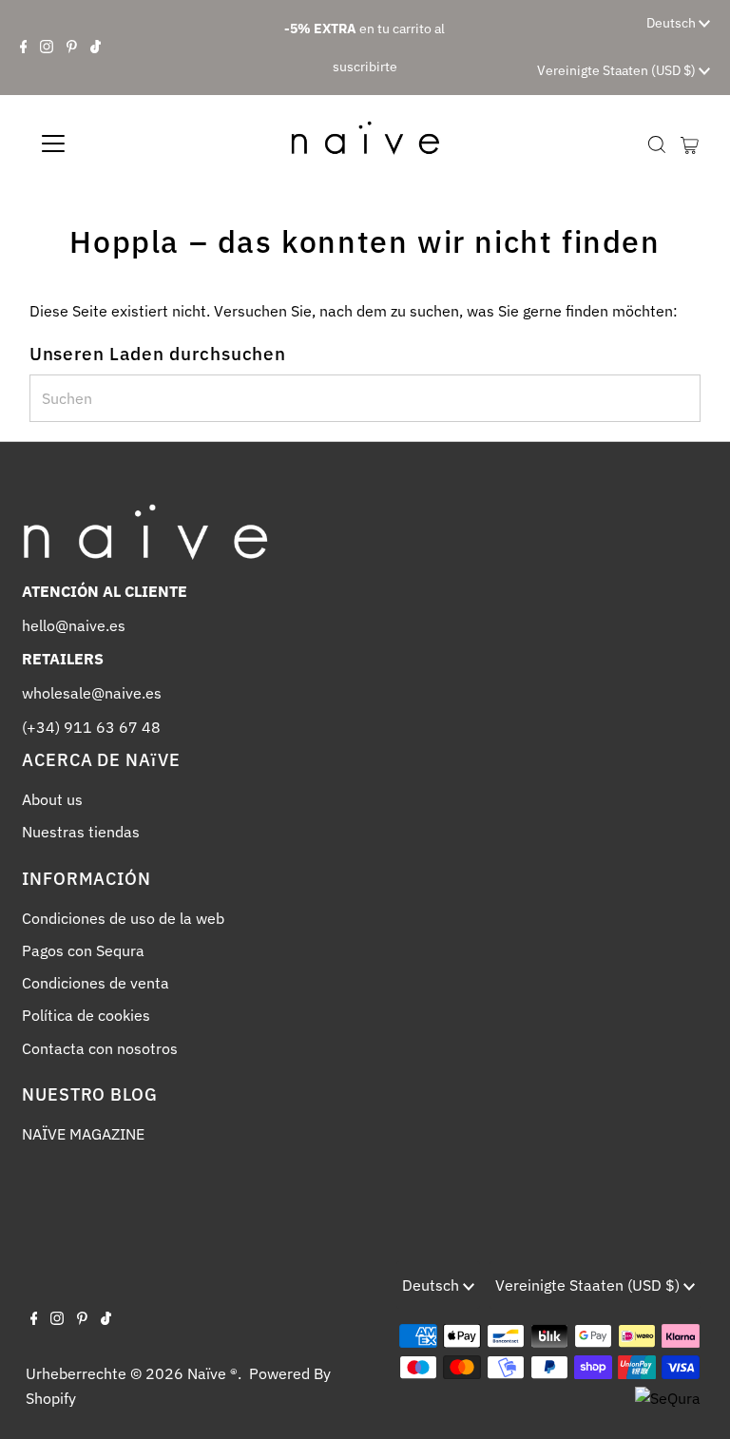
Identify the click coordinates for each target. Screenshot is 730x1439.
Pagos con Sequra (83, 950)
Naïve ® (212, 1373)
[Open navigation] (108, 143)
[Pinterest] (72, 47)
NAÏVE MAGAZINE (83, 1133)
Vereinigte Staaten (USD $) (618, 70)
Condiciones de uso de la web (123, 918)
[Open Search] (657, 145)
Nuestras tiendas (81, 831)
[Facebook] (23, 47)
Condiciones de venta (95, 982)
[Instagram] (46, 47)
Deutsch (672, 22)
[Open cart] (690, 143)
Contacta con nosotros (100, 1048)
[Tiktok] (96, 47)
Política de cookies (86, 1015)
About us (52, 799)
